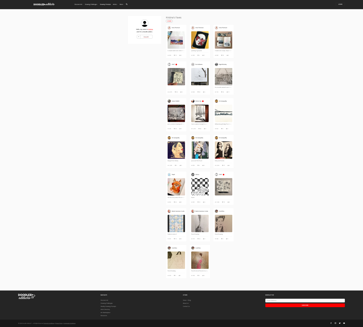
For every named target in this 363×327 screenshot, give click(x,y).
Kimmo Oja (198, 101)
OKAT (173, 64)
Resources (104, 315)
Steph (173, 174)
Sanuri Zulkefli (175, 101)
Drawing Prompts (105, 4)
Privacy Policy (58, 323)
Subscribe (305, 305)
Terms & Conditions (49, 323)
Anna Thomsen (176, 27)
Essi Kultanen (198, 64)
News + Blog (187, 300)
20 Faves (169, 21)
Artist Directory (105, 309)
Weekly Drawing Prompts (108, 306)
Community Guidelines (69, 323)
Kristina (150, 29)
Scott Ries (221, 211)
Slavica (197, 174)
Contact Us (186, 306)
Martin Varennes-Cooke (178, 211)
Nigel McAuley (223, 64)
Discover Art (104, 300)
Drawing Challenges (107, 303)
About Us (186, 303)
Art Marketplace (105, 312)
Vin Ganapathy (223, 101)
